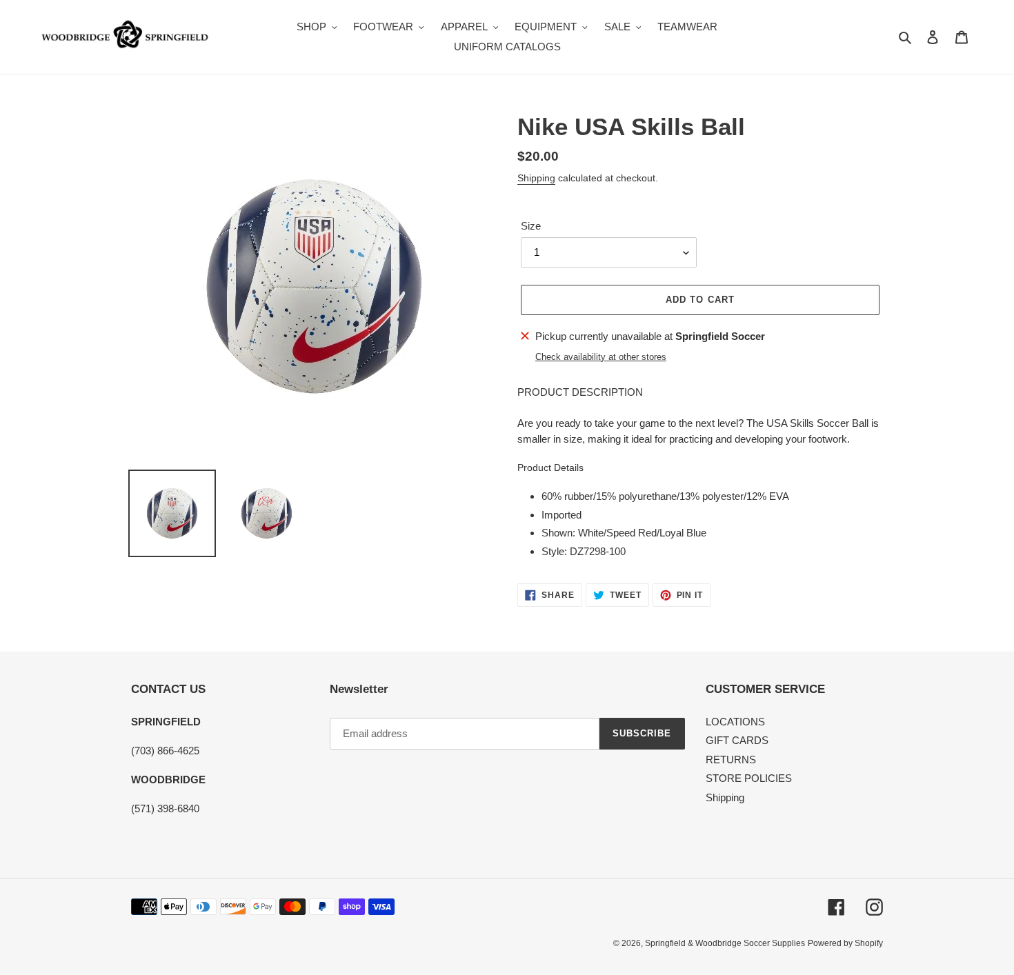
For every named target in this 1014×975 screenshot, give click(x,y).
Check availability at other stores (600, 357)
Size (531, 226)
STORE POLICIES (749, 778)
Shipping (536, 177)
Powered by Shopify (845, 943)
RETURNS (731, 759)
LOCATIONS (735, 721)
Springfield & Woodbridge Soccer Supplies (725, 943)
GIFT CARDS (737, 740)
